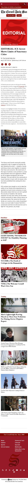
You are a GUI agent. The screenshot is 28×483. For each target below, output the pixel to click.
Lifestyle (17, 442)
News (2, 440)
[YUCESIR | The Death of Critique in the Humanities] (14, 251)
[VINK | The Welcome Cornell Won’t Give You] (14, 274)
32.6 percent (21, 86)
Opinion (3, 442)
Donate (19, 15)
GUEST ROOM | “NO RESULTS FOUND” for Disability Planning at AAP (14, 237)
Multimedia (18, 447)
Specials (17, 445)
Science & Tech (19, 440)
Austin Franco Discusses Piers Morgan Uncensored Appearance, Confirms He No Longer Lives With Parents (13, 344)
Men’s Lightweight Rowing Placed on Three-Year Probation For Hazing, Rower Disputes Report (13, 317)
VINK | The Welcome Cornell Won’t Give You (12, 285)
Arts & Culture (5, 447)
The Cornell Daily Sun (9, 58)
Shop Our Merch (11, 15)
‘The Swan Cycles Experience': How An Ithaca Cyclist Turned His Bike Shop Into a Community (13, 414)
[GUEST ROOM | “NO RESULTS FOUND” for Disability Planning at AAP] (14, 226)
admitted (3, 105)
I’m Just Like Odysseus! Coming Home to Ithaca (12, 391)
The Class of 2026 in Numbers (11, 7)
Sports (3, 445)
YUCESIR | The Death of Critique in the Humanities (11, 262)
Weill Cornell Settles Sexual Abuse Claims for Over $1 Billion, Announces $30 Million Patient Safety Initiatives (13, 368)
